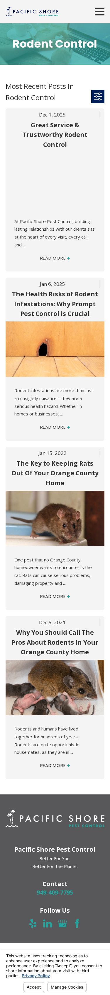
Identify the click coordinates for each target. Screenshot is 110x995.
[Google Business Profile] (62, 923)
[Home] (32, 11)
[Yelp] (32, 923)
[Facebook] (77, 923)
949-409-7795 (55, 892)
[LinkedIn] (47, 923)
